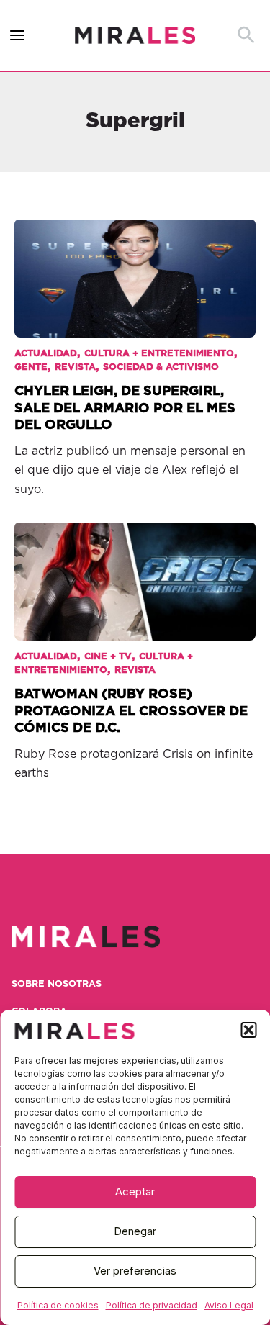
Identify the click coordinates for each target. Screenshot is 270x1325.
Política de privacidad (151, 1305)
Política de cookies (58, 1305)
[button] (248, 1030)
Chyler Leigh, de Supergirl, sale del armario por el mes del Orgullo (124, 408)
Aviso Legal (228, 1305)
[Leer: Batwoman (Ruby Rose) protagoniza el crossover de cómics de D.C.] (135, 571)
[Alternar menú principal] (17, 35)
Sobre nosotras (57, 984)
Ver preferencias (135, 1270)
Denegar (135, 1231)
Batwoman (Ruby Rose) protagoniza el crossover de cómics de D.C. (131, 711)
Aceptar (135, 1191)
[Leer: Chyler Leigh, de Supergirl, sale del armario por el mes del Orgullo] (135, 268)
